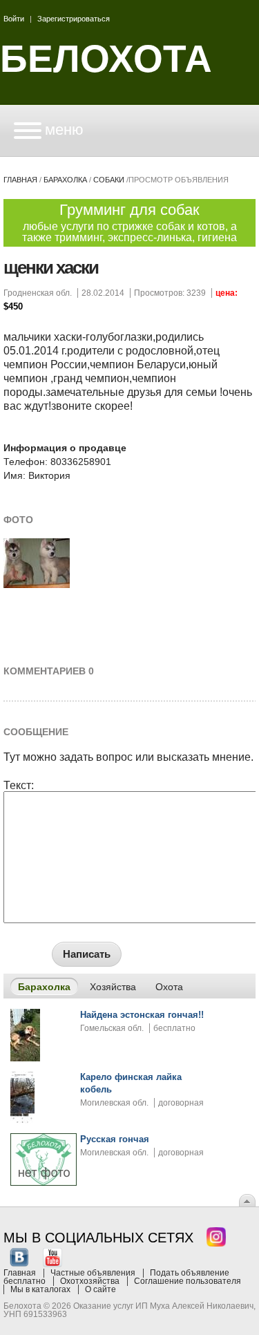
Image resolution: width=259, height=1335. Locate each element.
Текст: (18, 785)
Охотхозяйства (89, 1281)
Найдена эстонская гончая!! (142, 1015)
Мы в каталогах (40, 1289)
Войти (13, 19)
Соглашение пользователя (187, 1281)
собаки (108, 180)
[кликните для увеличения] (36, 585)
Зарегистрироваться (73, 19)
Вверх (247, 1200)
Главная (20, 180)
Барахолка (65, 180)
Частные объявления (92, 1273)
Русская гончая (114, 1139)
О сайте (100, 1289)
